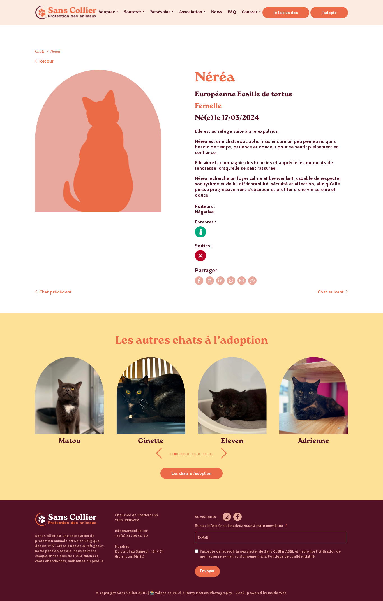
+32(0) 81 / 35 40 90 (131, 536)
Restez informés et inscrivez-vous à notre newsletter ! (240, 526)
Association (190, 12)
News (216, 12)
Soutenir (133, 12)
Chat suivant (331, 292)
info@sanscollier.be (131, 530)
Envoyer (207, 571)
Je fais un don (286, 12)
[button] (159, 453)
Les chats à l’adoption (191, 473)
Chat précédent (55, 292)
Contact (250, 12)
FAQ (232, 12)
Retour (45, 61)
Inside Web (277, 593)
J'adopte (329, 12)
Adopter (106, 12)
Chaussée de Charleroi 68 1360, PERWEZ (136, 517)
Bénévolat (160, 12)
